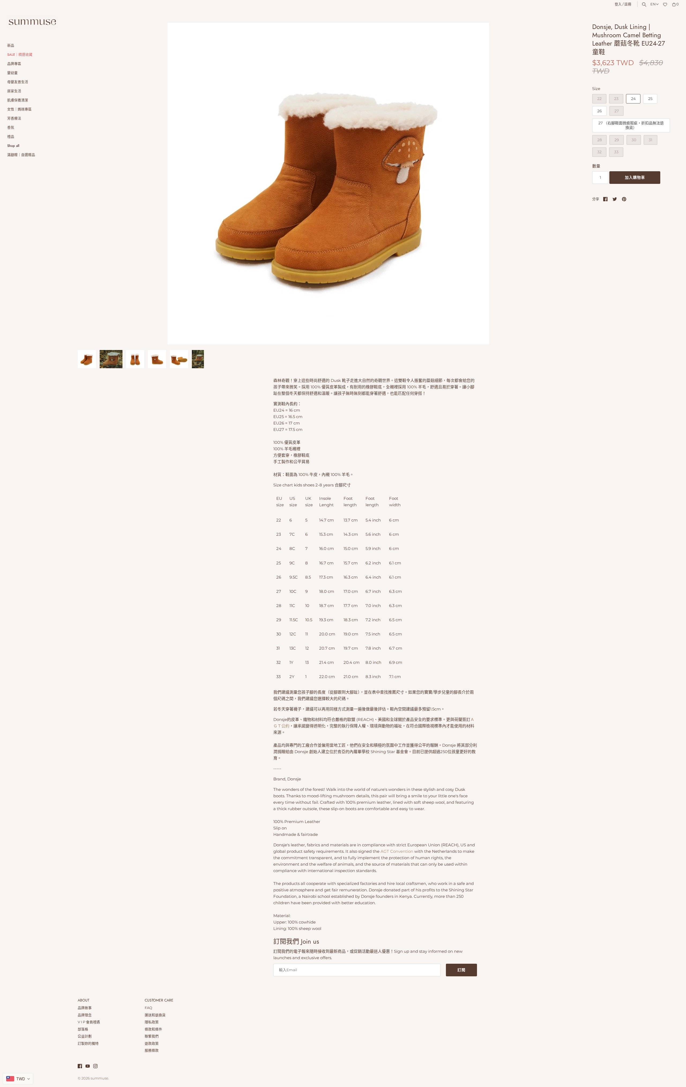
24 (633, 98)
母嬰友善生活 (17, 81)
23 (616, 98)
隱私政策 (152, 1022)
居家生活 (14, 91)
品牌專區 (14, 63)
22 (599, 98)
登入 (618, 4)
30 (634, 139)
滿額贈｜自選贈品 (21, 154)
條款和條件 (153, 1029)
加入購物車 (635, 177)
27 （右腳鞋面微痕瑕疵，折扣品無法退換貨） (631, 125)
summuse (99, 1078)
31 (650, 139)
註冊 (627, 4)
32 (599, 152)
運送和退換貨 (155, 1015)
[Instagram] (95, 1066)
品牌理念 (85, 1015)
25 (650, 98)
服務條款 (152, 1050)
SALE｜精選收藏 (19, 54)
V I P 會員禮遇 (89, 1022)
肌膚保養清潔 (17, 100)
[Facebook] (80, 1066)
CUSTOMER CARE (159, 1000)
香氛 (10, 127)
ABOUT (83, 1000)
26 (599, 111)
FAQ (148, 1008)
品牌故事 (85, 1008)
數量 (596, 166)
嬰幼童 (12, 72)
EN (653, 4)
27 (616, 111)
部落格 (83, 1029)
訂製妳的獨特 (88, 1043)
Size (596, 88)
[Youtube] (87, 1066)
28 (599, 139)
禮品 (10, 136)
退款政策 (152, 1043)
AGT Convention (397, 851)
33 (616, 152)
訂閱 (461, 969)
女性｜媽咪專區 (19, 109)
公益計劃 (85, 1036)
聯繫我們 (152, 1036)
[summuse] (32, 22)
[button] (567, 183)
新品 (10, 45)
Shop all (13, 145)
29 (616, 139)
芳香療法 (14, 118)
